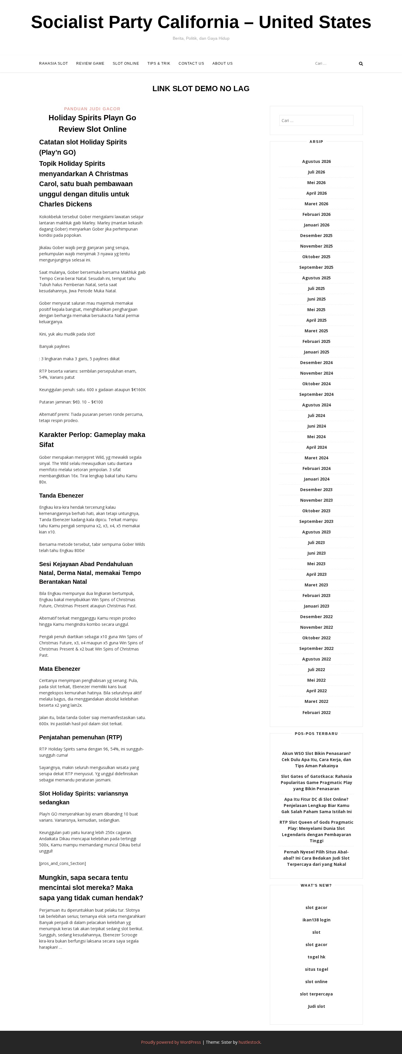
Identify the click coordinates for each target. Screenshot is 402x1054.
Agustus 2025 (316, 278)
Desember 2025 (316, 235)
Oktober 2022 (316, 638)
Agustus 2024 (316, 405)
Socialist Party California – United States (201, 22)
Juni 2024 (316, 426)
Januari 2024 (316, 479)
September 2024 (316, 394)
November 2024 (316, 373)
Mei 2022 (316, 680)
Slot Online (126, 63)
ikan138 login (316, 920)
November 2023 (316, 500)
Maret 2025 (316, 330)
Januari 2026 (316, 225)
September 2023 (316, 521)
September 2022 (316, 648)
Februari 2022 (316, 712)
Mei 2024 (316, 436)
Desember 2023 (316, 489)
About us (222, 63)
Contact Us (191, 63)
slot (316, 932)
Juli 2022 (316, 669)
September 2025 (316, 267)
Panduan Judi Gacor (92, 108)
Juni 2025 (316, 299)
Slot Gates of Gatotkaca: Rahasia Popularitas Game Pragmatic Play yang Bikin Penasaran (316, 782)
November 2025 (316, 246)
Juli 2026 (316, 172)
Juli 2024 (316, 415)
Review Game (90, 63)
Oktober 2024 (316, 383)
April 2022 (316, 690)
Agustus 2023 (316, 532)
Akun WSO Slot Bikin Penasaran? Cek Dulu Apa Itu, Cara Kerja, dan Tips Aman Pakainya (316, 759)
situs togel (316, 969)
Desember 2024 (316, 362)
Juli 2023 (316, 542)
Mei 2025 (316, 309)
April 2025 (316, 320)
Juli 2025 (316, 288)
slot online (316, 981)
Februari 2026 (316, 214)
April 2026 (316, 193)
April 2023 (316, 574)
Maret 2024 (316, 458)
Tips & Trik (158, 63)
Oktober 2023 (316, 510)
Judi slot (316, 1006)
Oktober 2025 (316, 256)
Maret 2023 (316, 585)
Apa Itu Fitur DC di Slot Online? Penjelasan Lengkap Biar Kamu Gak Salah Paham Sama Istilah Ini (316, 805)
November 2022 (316, 627)
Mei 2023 (316, 563)
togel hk (316, 957)
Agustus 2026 (316, 161)
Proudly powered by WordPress (171, 1042)
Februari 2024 (316, 468)
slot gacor (316, 907)
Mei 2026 (316, 182)
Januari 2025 (316, 352)
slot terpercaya (316, 994)
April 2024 (316, 447)
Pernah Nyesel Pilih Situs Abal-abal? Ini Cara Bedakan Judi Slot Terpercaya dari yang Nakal (316, 858)
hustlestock (249, 1042)
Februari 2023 (316, 595)
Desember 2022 (316, 616)
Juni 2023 (316, 553)
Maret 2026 (316, 203)
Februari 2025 (316, 341)
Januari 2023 (316, 606)
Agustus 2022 (316, 659)
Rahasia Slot (53, 63)
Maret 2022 (316, 701)
